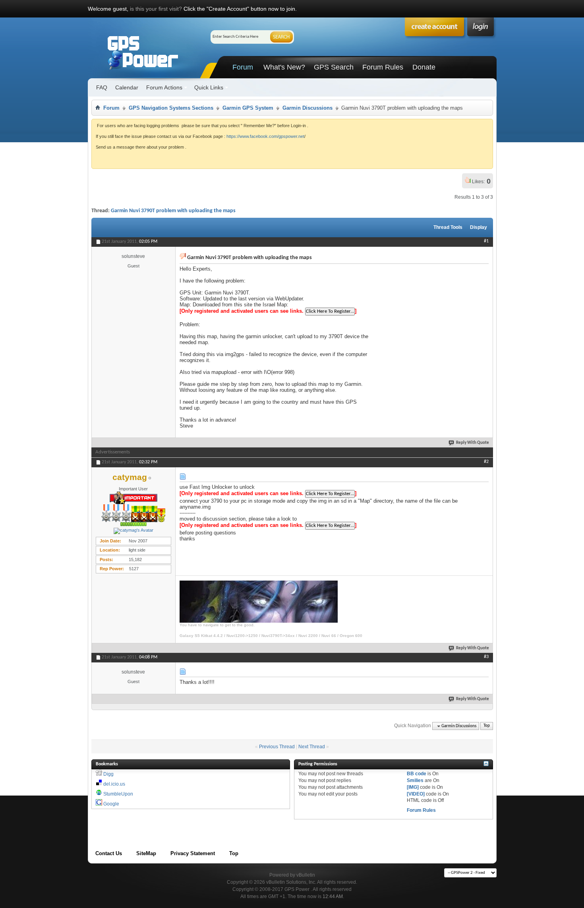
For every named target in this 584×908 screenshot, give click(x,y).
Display (478, 227)
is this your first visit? (156, 9)
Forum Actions (164, 87)
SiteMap (146, 853)
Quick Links (208, 87)
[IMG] (413, 787)
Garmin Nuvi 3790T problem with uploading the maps (173, 211)
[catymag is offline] (133, 531)
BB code (416, 773)
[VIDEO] (416, 794)
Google (111, 804)
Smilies (415, 780)
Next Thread (311, 746)
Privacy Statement (192, 853)
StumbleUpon (118, 794)
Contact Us (108, 853)
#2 (486, 461)
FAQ (101, 87)
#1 (486, 241)
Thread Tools (447, 227)
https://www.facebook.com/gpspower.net (265, 136)
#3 (486, 656)
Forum (242, 67)
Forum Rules (382, 67)
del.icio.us (114, 784)
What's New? (284, 67)
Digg (108, 774)
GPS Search (334, 67)
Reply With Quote (472, 443)
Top (486, 726)
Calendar (126, 87)
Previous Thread (277, 746)
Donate (423, 67)
